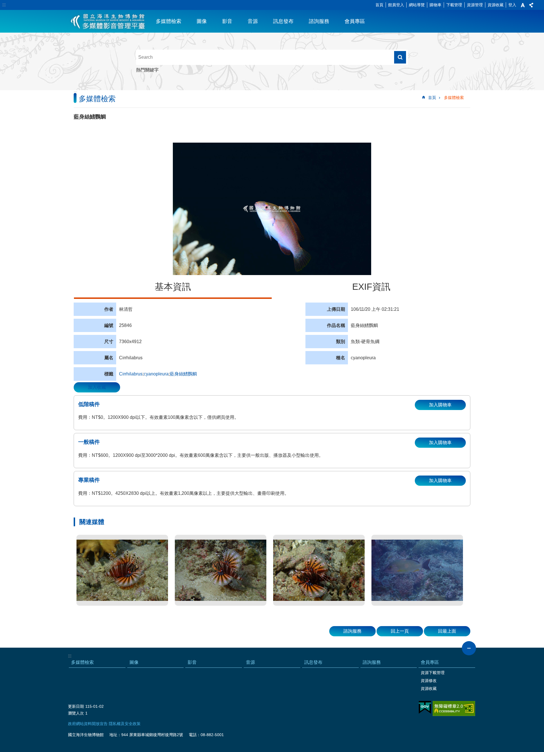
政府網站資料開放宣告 (88, 723)
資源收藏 (495, 5)
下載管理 (454, 5)
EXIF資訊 (371, 287)
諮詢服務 (319, 21)
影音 (227, 21)
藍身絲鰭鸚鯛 (183, 373)
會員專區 (355, 21)
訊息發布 (283, 21)
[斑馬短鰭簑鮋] (122, 570)
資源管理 (475, 5)
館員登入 (396, 5)
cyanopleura (156, 373)
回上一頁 (400, 631)
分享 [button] (531, 5)
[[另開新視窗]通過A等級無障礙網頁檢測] (454, 708)
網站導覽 (417, 5)
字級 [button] (522, 5)
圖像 (202, 21)
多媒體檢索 (168, 21)
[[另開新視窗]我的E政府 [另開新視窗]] (425, 707)
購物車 (435, 5)
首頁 (379, 5)
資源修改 (429, 680)
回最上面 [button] (447, 631)
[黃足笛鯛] (417, 570)
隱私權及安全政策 (125, 723)
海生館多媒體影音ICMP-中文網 (108, 21)
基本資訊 (173, 287)
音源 (253, 21)
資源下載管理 (433, 672)
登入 (512, 5)
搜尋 (400, 57)
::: (4, 4)
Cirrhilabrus (131, 373)
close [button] (469, 648)
